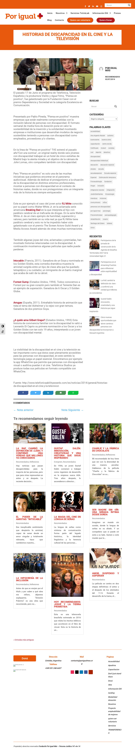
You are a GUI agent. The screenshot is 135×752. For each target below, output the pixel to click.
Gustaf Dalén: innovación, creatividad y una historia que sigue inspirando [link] (67, 453)
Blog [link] (49, 20)
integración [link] (111, 190)
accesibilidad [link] (95, 131)
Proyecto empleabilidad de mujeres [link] (114, 711)
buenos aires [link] (106, 140)
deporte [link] (98, 152)
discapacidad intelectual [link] (99, 161)
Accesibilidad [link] (113, 661)
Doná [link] (110, 681)
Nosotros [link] (60, 13)
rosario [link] (105, 219)
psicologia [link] (106, 211)
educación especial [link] (107, 165)
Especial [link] (94, 177)
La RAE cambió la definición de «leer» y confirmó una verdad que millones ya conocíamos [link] (29, 453)
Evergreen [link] (58, 462)
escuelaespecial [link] (96, 173)
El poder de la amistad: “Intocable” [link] (29, 518)
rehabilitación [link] (95, 219)
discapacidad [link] (95, 156)
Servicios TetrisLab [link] (80, 13)
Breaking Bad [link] (33, 209)
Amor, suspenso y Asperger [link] (105, 574)
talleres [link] (109, 223)
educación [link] (94, 165)
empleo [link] (93, 169)
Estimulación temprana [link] (107, 177)
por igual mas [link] (95, 211)
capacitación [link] (95, 144)
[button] (85, 7)
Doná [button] (25, 658)
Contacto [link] (59, 20)
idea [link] (110, 685)
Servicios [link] (112, 726)
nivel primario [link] (95, 202)
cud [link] (92, 152)
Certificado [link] (94, 148)
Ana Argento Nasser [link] (98, 136)
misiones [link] (103, 198)
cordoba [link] (111, 148)
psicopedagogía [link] (110, 215)
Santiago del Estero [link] (97, 223)
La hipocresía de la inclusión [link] (29, 579)
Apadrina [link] (112, 665)
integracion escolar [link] (97, 190)
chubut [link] (103, 148)
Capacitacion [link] (113, 669)
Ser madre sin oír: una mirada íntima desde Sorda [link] (105, 512)
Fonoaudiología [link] (96, 181)
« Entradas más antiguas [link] (23, 640)
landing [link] (111, 693)
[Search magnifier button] (129, 5)
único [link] (93, 228)
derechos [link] (107, 152)
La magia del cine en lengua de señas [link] (67, 518)
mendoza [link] (94, 198)
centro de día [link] (107, 144)
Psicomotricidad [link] (96, 215)
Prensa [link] (117, 13)
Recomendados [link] (112, 77)
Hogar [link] (93, 186)
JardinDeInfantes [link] (97, 194)
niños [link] (105, 202)
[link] (24, 16)
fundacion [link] (108, 181)
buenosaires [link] (95, 140)
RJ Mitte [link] (66, 203)
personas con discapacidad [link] (100, 207)
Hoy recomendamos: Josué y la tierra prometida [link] (67, 604)
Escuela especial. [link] (110, 173)
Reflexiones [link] (34, 462)
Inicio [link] (49, 13)
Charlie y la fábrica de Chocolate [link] (105, 449)
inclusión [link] (101, 186)
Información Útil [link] (100, 13)
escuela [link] (101, 169)
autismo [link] (110, 136)
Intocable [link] (18, 260)
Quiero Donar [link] (105, 20)
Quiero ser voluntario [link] (80, 20)
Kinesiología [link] (109, 194)
